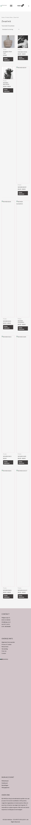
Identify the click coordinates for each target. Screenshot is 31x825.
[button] (15, 632)
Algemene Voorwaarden (8, 642)
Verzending (5, 649)
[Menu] (11, 5)
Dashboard (5, 783)
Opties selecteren (6, 59)
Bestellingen (5, 785)
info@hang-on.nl (6, 622)
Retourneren (5, 646)
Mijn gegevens (5, 787)
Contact (4, 653)
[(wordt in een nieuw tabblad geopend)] (4, 716)
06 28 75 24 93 (6, 624)
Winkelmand (5, 780)
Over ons (4, 651)
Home (3, 17)
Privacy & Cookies (6, 644)
